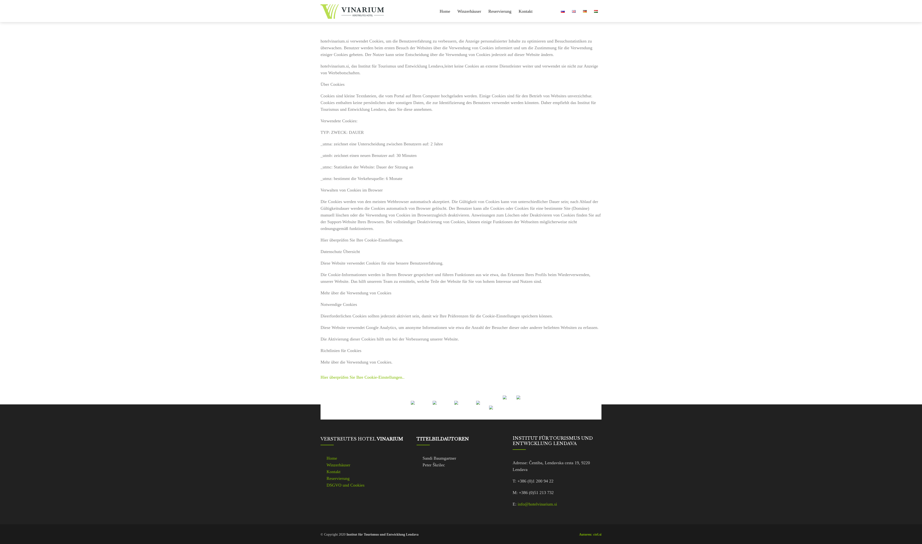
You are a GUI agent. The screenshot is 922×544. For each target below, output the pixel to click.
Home (445, 11)
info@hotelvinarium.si (537, 504)
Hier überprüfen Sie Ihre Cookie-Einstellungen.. (363, 377)
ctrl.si (597, 534)
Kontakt (526, 11)
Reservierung (499, 11)
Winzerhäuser (469, 11)
